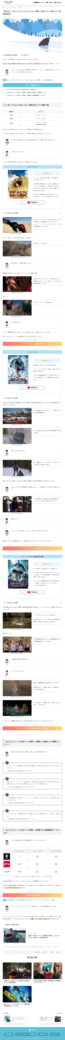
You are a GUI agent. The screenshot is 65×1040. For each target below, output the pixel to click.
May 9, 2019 (30, 819)
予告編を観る (34, 202)
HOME (33, 1030)
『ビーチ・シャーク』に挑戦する (31, 344)
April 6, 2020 (27, 771)
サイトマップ (54, 1034)
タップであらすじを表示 (11, 213)
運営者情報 (9, 1034)
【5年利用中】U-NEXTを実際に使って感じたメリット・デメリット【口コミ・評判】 (31, 900)
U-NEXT (28, 881)
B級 (58, 952)
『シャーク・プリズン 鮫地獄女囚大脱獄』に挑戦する (31, 728)
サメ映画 (44, 952)
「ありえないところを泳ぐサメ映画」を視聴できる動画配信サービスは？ (26, 95)
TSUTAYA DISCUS (19, 919)
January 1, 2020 (29, 803)
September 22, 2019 (28, 787)
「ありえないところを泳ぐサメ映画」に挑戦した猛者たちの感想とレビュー (26, 92)
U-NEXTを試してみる (31, 895)
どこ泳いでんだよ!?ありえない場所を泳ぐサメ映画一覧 (21, 89)
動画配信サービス (39, 2)
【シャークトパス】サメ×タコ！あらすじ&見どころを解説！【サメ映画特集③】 (30, 80)
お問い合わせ (57, 2)
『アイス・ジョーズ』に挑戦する (31, 548)
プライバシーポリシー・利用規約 (26, 1034)
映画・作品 (49, 2)
